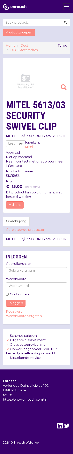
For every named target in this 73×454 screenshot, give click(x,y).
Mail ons (15, 205)
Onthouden (19, 294)
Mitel (29, 147)
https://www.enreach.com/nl (25, 399)
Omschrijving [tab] (16, 221)
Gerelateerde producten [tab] (25, 230)
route (7, 395)
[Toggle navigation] (66, 6)
